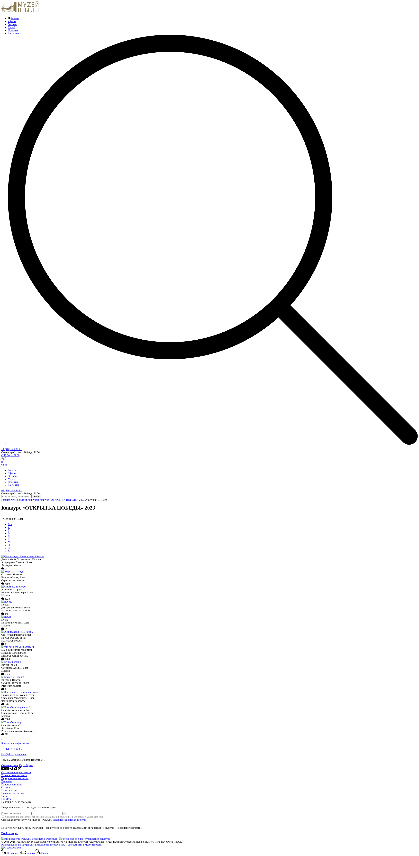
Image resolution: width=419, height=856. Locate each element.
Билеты (15, 18)
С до (10, 455)
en (2, 464)
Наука (4, 796)
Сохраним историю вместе (16, 772)
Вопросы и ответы (11, 784)
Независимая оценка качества (69, 819)
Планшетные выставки (14, 775)
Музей (11, 27)
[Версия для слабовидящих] (3, 458)
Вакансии (6, 781)
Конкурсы (33, 499)
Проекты (13, 30)
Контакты (13, 33)
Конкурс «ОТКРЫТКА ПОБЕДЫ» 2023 (61, 499)
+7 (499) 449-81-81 (11, 449)
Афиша (12, 21)
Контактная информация (15, 743)
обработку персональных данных (38, 816)
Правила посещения (12, 793)
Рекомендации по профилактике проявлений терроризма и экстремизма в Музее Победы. (51, 844)
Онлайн (12, 24)
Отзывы (5, 787)
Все (10, 524)
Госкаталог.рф (9, 790)
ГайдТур (6, 799)
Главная (5, 499)
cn (5, 464)
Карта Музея (26, 765)
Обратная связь (9, 765)
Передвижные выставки (14, 778)
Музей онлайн (19, 499)
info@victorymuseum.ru (14, 754)
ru (2, 461)
